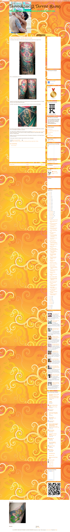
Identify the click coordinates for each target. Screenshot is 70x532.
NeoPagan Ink (51, 438)
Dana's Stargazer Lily (55, 313)
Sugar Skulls (33, 141)
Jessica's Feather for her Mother (53, 226)
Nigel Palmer (51, 465)
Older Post (43, 164)
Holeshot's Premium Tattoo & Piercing (38, 131)
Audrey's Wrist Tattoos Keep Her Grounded (55, 375)
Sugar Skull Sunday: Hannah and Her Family (53, 254)
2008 (50, 306)
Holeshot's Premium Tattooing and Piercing (24, 141)
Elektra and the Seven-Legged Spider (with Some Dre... (53, 279)
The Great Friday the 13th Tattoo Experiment (56, 344)
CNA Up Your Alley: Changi (53, 406)
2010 (50, 210)
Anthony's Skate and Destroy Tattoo (55, 321)
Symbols (50, 446)
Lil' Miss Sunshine (52, 240)
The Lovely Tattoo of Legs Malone (53, 290)
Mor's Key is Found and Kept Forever (53, 270)
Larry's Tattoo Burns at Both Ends (53, 238)
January (51, 303)
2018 (50, 199)
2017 (50, 200)
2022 (50, 193)
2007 (50, 308)
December (51, 211)
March (51, 300)
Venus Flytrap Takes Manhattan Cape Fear (54, 249)
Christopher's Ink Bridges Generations (55, 351)
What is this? (51, 479)
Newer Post (12, 164)
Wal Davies (50, 402)
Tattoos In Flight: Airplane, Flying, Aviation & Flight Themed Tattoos (53, 424)
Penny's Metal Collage (53, 276)
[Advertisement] (27, 154)
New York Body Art (52, 442)
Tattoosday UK (50, 132)
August (51, 217)
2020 (50, 196)
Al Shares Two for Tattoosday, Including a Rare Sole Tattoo (56, 337)
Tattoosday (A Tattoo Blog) (35, 6)
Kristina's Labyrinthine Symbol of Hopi (53, 294)
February (51, 302)
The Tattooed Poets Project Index (53, 130)
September (52, 215)
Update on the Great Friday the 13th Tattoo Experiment (55, 383)
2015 (50, 203)
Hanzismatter (51, 409)
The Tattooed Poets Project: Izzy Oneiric (55, 359)
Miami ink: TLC (51, 455)
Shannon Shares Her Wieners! (53, 247)
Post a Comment (13, 145)
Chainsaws (16, 141)
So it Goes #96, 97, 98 (52, 435)
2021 (50, 194)
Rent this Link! (50, 129)
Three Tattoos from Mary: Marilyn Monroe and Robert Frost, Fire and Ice (55, 367)
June (51, 296)
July (50, 218)
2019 (50, 197)
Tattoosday (55, 171)
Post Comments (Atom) (29, 167)
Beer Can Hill (51, 417)
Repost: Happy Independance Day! (53, 287)
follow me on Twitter (57, 166)
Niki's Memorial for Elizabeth (53, 233)
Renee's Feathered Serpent (53, 283)
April (51, 299)
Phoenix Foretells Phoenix (52, 272)
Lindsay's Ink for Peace (53, 263)
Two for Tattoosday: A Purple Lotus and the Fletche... (53, 267)
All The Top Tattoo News (53, 412)
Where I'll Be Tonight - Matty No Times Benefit (53, 258)
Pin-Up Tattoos (51, 430)
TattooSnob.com (52, 453)
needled (50, 401)
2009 (50, 305)
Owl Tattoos (51, 449)
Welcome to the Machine (52, 260)
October (51, 214)
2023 (50, 192)
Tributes (37, 141)
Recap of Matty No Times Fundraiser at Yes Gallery (53, 251)
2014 (50, 204)
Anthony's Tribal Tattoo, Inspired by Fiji (53, 285)
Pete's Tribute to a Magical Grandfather (53, 242)
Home (27, 164)
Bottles (13, 141)
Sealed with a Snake (53, 262)
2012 (50, 207)
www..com (51, 471)
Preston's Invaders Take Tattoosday (53, 244)
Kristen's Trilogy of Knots (54, 219)
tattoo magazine (51, 450)
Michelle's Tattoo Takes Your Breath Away (53, 228)
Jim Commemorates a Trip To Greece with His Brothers (53, 235)
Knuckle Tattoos (50, 135)
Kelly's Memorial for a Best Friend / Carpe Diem (55, 329)
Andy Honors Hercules (53, 281)
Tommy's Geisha (52, 265)
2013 (50, 206)
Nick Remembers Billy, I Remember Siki (53, 224)
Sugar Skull (50, 439)
